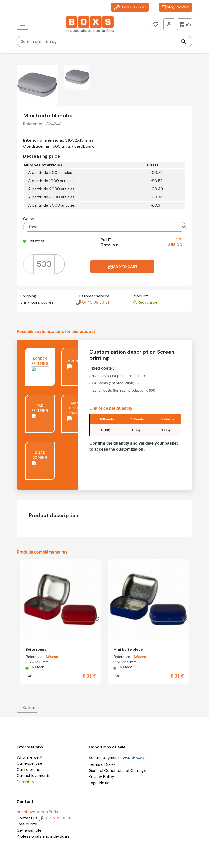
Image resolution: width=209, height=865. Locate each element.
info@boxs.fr (177, 7)
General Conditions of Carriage (117, 770)
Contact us (28, 818)
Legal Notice (100, 782)
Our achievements (33, 775)
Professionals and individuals (43, 836)
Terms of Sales (102, 764)
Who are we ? (29, 757)
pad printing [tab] (40, 408)
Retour (29, 707)
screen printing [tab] (40, 361)
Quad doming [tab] (40, 455)
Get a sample (29, 830)
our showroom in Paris (37, 811)
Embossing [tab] (76, 361)
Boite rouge (36, 649)
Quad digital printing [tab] (76, 408)
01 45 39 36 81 (132, 7)
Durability (25, 781)
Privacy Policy (101, 776)
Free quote (27, 824)
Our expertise (29, 763)
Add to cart (125, 266)
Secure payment (105, 757)
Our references (31, 769)
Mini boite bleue (128, 649)
